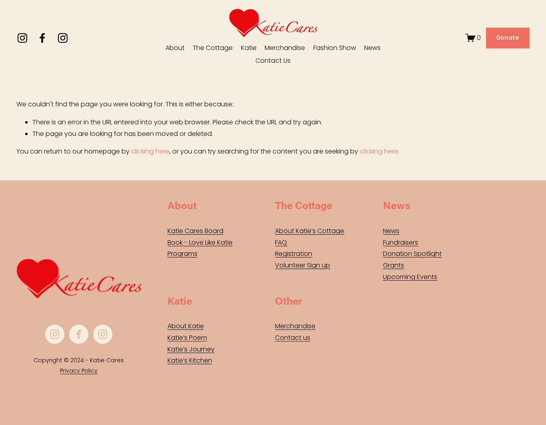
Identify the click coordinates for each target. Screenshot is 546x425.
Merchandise (285, 47)
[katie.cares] (63, 38)
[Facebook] (42, 38)
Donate (507, 38)
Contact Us (273, 60)
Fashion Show (334, 47)
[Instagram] (22, 38)
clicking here (150, 151)
